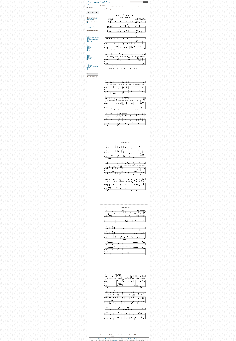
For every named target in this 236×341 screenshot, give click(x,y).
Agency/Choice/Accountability (92, 32)
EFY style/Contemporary (91, 41)
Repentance (89, 57)
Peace (88, 55)
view (91, 8)
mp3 (90, 10)
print (93, 8)
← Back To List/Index (91, 4)
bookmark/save (107, 9)
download (96, 8)
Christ (88, 36)
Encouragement (90, 42)
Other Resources (138, 338)
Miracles (88, 50)
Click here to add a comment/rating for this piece (93, 74)
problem (104, 335)
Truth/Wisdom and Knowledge (92, 66)
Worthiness (89, 68)
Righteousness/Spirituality (92, 59)
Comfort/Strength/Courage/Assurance (94, 37)
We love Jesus (115, 340)
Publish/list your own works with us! (125, 338)
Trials (88, 64)
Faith (88, 45)
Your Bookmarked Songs (110, 338)
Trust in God (89, 65)
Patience (89, 54)
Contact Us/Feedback (99, 338)
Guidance (89, 47)
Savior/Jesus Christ (90, 60)
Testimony (89, 63)
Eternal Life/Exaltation (91, 44)
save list (136, 9)
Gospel (88, 46)
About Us (91, 338)
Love (88, 49)
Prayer (88, 56)
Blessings (89, 35)
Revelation (89, 58)
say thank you (91, 18)
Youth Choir (89, 72)
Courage (88, 38)
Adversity (89, 31)
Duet (88, 22)
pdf (89, 8)
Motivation (89, 51)
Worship (88, 67)
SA (96, 21)
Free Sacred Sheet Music (99, 2)
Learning (88, 48)
